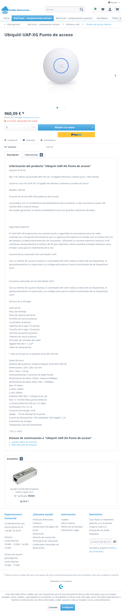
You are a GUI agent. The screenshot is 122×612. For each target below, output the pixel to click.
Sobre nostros (68, 523)
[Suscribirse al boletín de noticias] (114, 542)
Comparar (12, 140)
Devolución (38, 533)
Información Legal (70, 530)
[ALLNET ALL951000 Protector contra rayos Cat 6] (24, 475)
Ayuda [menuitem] (114, 2)
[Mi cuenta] (110, 9)
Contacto (37, 523)
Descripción (13, 154)
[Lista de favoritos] (103, 9)
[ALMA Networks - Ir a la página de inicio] (15, 10)
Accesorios (14, 458)
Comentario (49, 140)
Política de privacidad (71, 526)
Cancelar (53, 607)
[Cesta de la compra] (117, 9)
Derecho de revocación (44, 537)
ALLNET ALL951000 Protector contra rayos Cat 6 (24, 490)
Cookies (65, 519)
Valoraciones (33, 154)
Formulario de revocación (45, 540)
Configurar (67, 607)
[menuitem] (65, 9)
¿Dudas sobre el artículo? (24, 441)
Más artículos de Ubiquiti (24, 444)
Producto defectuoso (43, 519)
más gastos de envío (30, 117)
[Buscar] (81, 9)
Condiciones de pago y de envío (45, 528)
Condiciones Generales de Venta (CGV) (46, 546)
